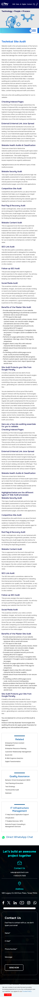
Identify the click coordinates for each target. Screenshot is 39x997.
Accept (8, 994)
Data (17, 4)
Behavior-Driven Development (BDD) (17, 780)
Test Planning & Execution (14, 783)
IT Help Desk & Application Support (17, 814)
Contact (29, 4)
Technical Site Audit (12, 790)
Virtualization (9, 818)
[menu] (37, 4)
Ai (20, 4)
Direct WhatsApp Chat (19, 837)
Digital (24, 4)
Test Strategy (10, 786)
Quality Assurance (20, 776)
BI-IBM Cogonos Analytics (14, 758)
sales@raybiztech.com (19, 872)
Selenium (8, 793)
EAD (13, 4)
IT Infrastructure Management (19, 810)
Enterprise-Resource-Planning (15, 748)
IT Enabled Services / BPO (14, 821)
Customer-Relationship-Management (18, 752)
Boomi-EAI (8, 755)
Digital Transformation (13, 761)
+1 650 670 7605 (19, 876)
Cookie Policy (27, 991)
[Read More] (3, 902)
